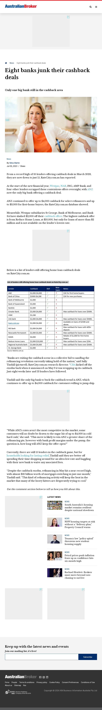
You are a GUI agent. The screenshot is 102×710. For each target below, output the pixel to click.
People (14, 682)
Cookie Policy (54, 682)
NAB (63, 186)
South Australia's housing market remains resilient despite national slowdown (79, 508)
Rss (24, 685)
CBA (73, 364)
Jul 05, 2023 (12, 166)
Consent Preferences (70, 682)
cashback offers (53, 216)
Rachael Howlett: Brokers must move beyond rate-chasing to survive (78, 575)
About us (8, 685)
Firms (7, 682)
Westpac (54, 186)
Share (22, 166)
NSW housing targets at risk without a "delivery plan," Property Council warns (80, 524)
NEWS (67, 502)
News (12, 63)
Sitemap (17, 685)
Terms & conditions (26, 682)
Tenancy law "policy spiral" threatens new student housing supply (79, 541)
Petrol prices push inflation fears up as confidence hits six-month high (79, 558)
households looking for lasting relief (28, 455)
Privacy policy (42, 682)
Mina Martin (14, 163)
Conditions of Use (88, 682)
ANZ (90, 189)
